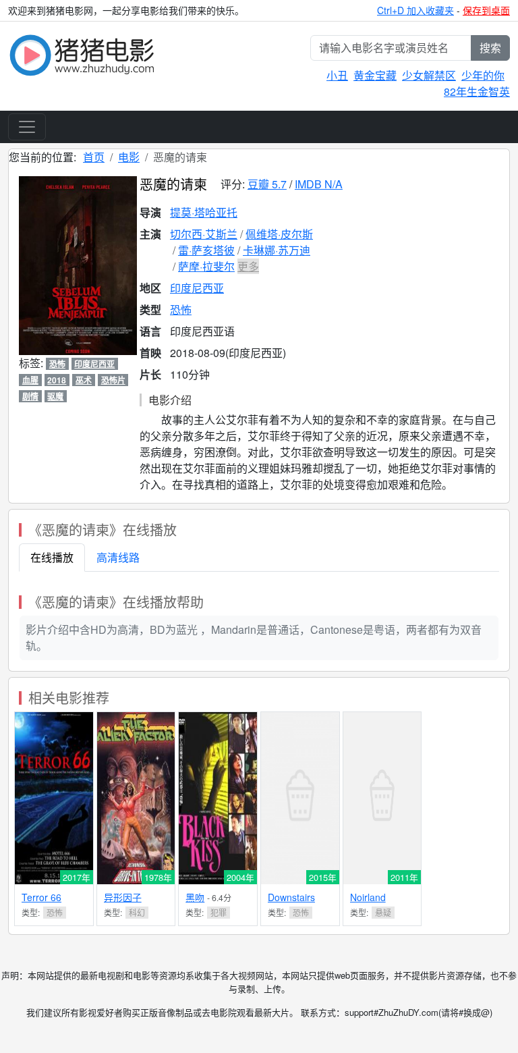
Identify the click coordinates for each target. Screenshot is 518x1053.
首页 (94, 157)
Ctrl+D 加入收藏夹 (415, 10)
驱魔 (55, 396)
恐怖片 (113, 380)
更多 (248, 266)
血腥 (30, 380)
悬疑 (383, 912)
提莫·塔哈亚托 (203, 212)
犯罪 (218, 912)
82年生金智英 (477, 91)
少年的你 (483, 75)
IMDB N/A (319, 184)
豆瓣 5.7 (267, 184)
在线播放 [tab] (52, 557)
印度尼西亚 (197, 288)
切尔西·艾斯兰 (203, 234)
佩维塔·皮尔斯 (279, 234)
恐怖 (181, 309)
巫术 (84, 380)
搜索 (490, 47)
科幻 (137, 912)
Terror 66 (41, 897)
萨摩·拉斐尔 (206, 266)
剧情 (30, 396)
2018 (56, 380)
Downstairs (291, 897)
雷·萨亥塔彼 (206, 250)
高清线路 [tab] (118, 557)
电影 (129, 157)
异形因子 (123, 897)
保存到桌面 (486, 10)
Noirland (368, 897)
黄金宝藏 (375, 75)
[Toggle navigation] (27, 126)
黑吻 (194, 897)
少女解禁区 (429, 75)
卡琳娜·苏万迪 (276, 250)
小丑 (337, 75)
